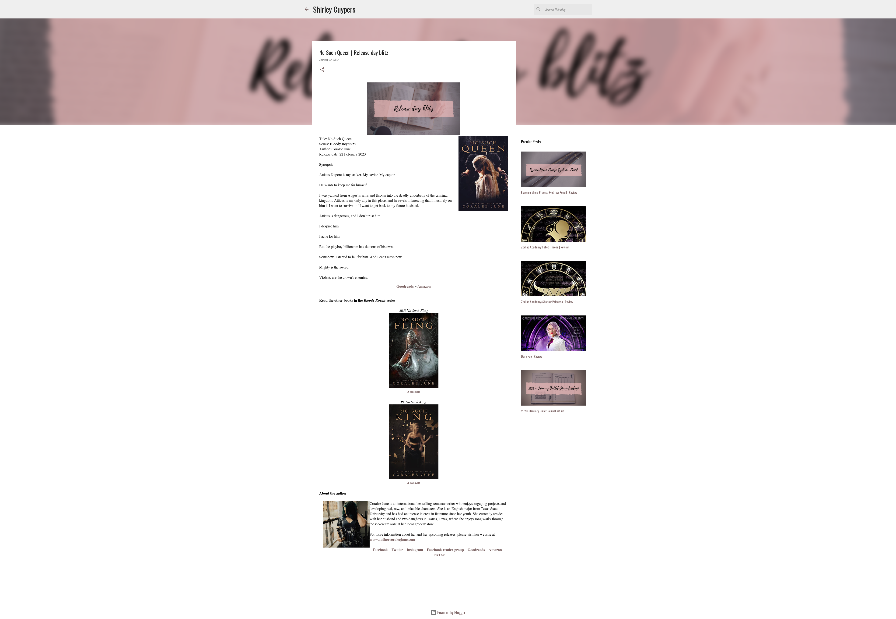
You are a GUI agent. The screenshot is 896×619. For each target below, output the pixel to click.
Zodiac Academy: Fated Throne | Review (545, 246)
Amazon (424, 286)
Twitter (397, 549)
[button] (322, 70)
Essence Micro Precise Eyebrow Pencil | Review (549, 192)
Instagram (415, 549)
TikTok (439, 554)
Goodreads (405, 286)
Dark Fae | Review (531, 356)
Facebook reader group (445, 549)
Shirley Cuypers (334, 9)
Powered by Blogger (451, 612)
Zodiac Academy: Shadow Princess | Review (547, 301)
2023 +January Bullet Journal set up (542, 410)
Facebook (380, 549)
